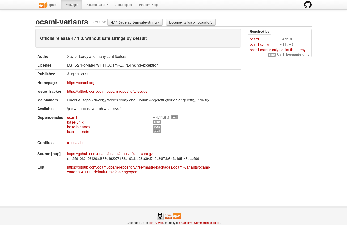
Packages (71, 4)
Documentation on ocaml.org (190, 22)
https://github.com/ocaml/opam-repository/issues (107, 91)
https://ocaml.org (80, 82)
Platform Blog (148, 4)
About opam (123, 4)
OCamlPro (186, 223)
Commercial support (207, 223)
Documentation (95, 4)
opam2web (156, 223)
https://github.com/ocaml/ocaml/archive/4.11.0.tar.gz (110, 153)
